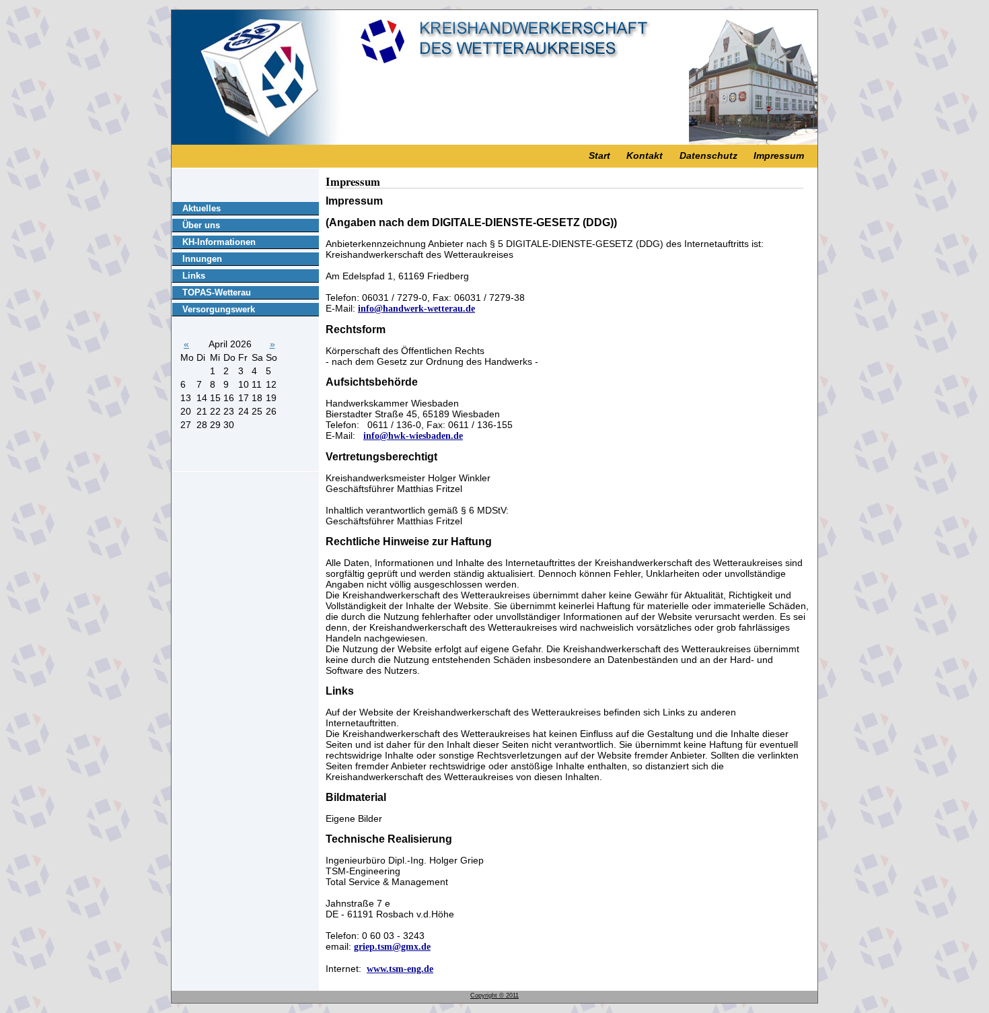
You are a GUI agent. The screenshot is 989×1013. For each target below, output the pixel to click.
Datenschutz (708, 155)
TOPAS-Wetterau (216, 292)
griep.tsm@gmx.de (392, 947)
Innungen (202, 259)
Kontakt (644, 155)
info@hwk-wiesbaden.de (413, 436)
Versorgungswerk (218, 309)
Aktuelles (201, 208)
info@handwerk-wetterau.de (416, 309)
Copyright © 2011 (494, 995)
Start (599, 155)
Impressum (779, 155)
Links (193, 276)
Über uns (201, 225)
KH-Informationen (219, 242)
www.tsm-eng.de (400, 969)
